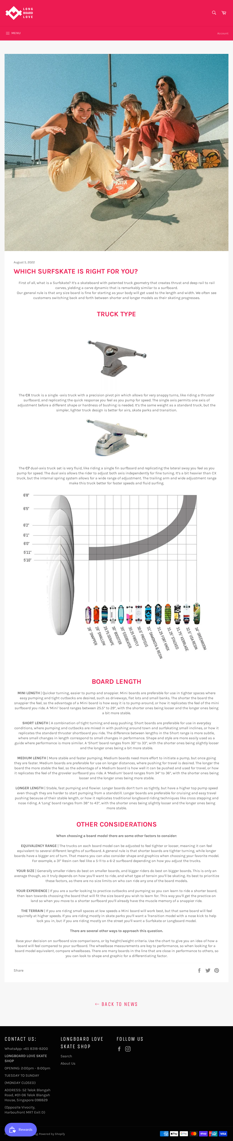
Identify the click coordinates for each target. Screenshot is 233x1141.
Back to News (118, 1004)
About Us (68, 1063)
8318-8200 (39, 1048)
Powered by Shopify (52, 1134)
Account (222, 33)
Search (66, 1056)
